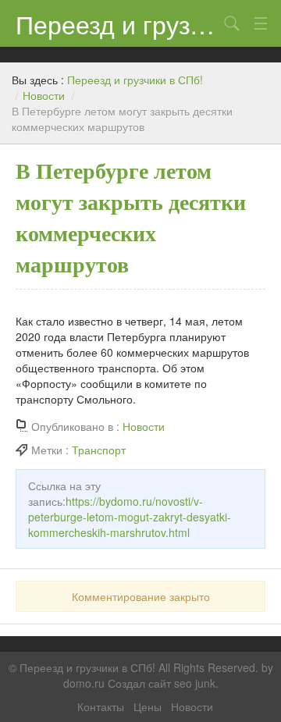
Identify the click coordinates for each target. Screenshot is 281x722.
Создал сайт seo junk (161, 683)
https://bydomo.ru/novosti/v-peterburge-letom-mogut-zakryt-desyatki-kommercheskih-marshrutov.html (129, 516)
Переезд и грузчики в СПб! (117, 23)
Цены (147, 706)
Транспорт (99, 449)
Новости (44, 95)
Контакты (100, 706)
